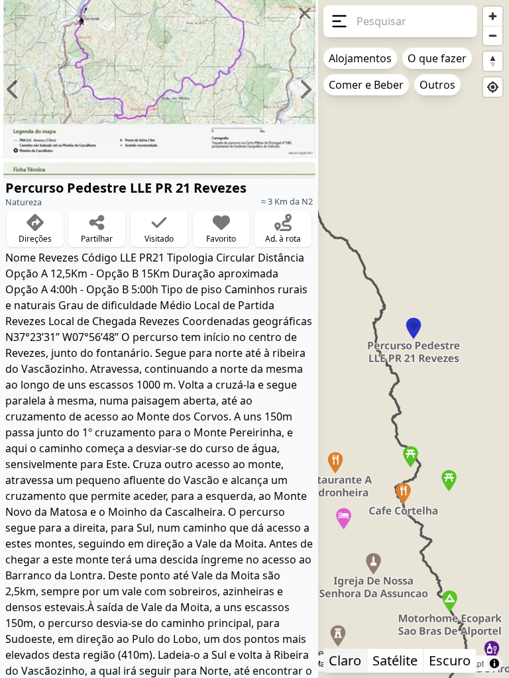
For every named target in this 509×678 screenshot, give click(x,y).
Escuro (450, 660)
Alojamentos (360, 58)
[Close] (304, 13)
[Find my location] (492, 87)
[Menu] (337, 21)
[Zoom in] (492, 16)
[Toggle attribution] (494, 663)
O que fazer (437, 58)
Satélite (395, 660)
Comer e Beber (366, 84)
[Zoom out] (492, 35)
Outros (437, 84)
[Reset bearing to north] (492, 61)
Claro (345, 660)
